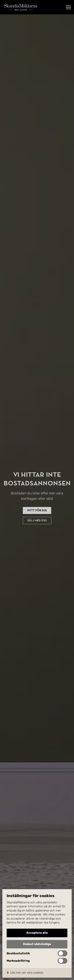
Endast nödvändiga (37, 944)
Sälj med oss (37, 520)
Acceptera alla (37, 932)
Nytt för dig (37, 510)
